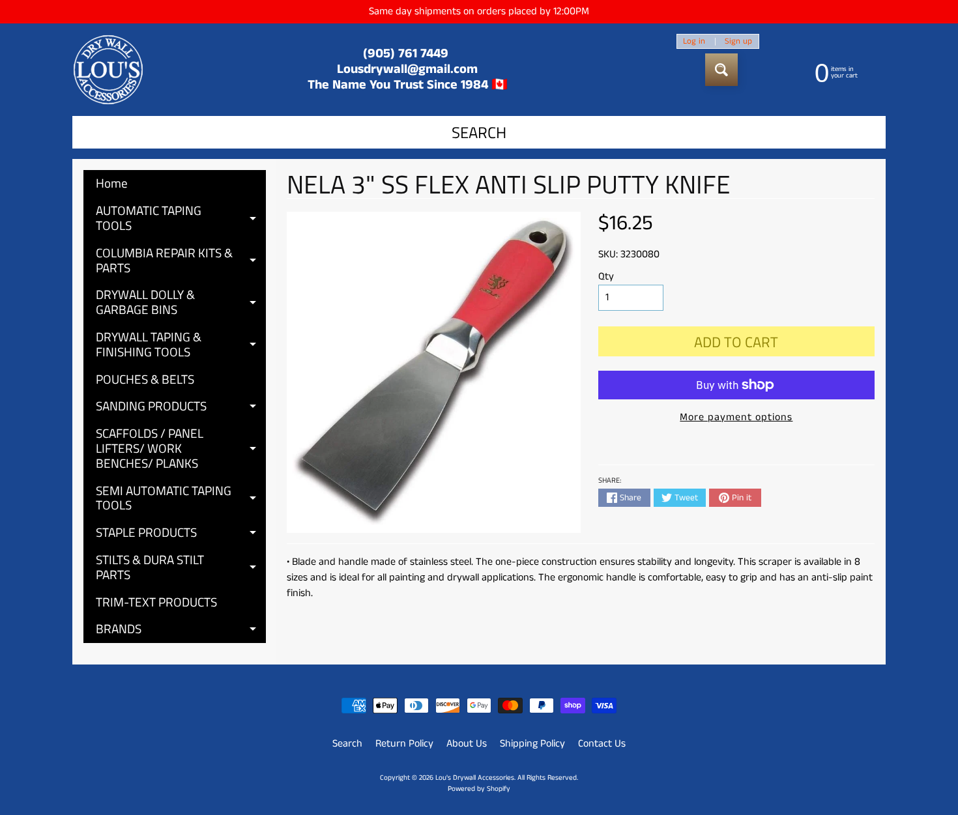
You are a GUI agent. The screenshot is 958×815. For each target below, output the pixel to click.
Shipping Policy (532, 743)
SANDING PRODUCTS (181, 408)
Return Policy (404, 743)
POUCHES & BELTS (145, 378)
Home (112, 182)
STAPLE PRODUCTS (181, 534)
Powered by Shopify (479, 789)
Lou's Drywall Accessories (474, 778)
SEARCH (479, 132)
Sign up (738, 41)
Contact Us (602, 743)
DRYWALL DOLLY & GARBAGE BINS (181, 303)
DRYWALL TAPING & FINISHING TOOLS (181, 345)
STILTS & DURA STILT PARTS (181, 568)
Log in (694, 41)
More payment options (736, 417)
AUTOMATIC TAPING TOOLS (181, 218)
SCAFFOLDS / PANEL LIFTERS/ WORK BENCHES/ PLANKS (181, 447)
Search (347, 743)
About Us (466, 743)
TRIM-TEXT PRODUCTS (156, 601)
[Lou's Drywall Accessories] (108, 70)
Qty (606, 276)
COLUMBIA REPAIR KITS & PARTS (181, 261)
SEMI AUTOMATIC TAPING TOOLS (181, 499)
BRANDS (181, 630)
